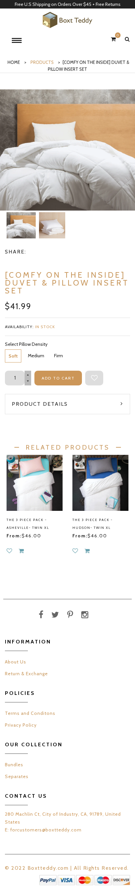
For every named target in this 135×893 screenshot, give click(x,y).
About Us (15, 662)
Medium (36, 356)
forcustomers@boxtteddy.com (46, 830)
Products (42, 62)
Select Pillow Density (26, 344)
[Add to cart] (21, 551)
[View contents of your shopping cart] (113, 39)
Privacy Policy (21, 725)
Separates (17, 776)
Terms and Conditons (30, 713)
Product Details (40, 404)
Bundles (14, 765)
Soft (13, 356)
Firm (58, 356)
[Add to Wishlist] (94, 378)
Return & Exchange (26, 674)
